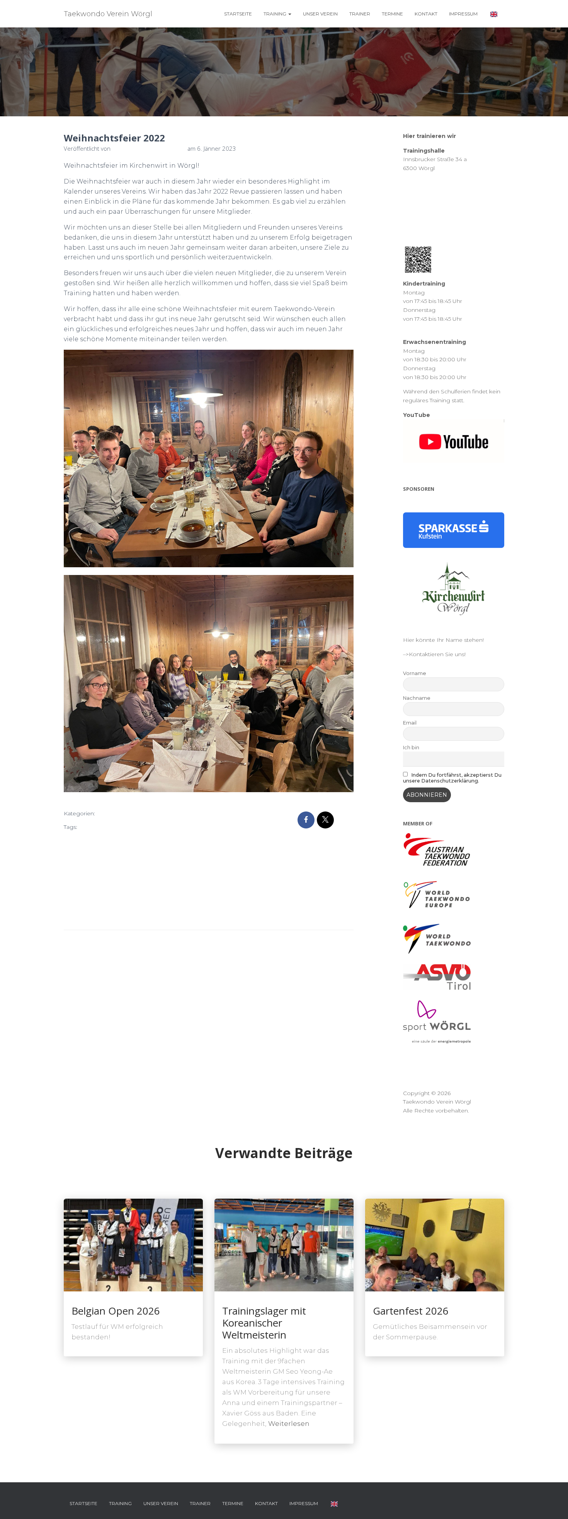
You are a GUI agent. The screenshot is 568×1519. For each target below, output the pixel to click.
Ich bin (411, 747)
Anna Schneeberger (142, 826)
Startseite (238, 14)
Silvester (77, 890)
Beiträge (115, 813)
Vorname (414, 673)
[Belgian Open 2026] (133, 1244)
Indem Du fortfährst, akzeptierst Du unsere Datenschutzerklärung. (452, 778)
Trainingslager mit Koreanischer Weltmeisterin (264, 1323)
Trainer (359, 14)
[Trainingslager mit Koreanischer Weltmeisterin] (284, 1244)
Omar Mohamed (88, 877)
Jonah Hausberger (91, 852)
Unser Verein (320, 14)
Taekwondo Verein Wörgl (161, 890)
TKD (124, 902)
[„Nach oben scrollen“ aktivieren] (553, 1503)
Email (410, 723)
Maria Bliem (136, 852)
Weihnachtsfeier (126, 915)
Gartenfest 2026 (411, 1311)
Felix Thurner (137, 839)
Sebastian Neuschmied (146, 877)
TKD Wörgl (148, 902)
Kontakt (426, 14)
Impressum (463, 14)
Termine (392, 14)
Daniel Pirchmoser (91, 839)
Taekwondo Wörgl (90, 902)
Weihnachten (83, 915)
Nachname (416, 698)
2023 (104, 826)
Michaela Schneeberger (98, 864)
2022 (87, 826)
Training (275, 14)
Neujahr (144, 864)
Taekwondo (107, 890)
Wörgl (160, 915)
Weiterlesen (289, 1423)
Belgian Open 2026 (115, 1311)
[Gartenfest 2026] (434, 1244)
